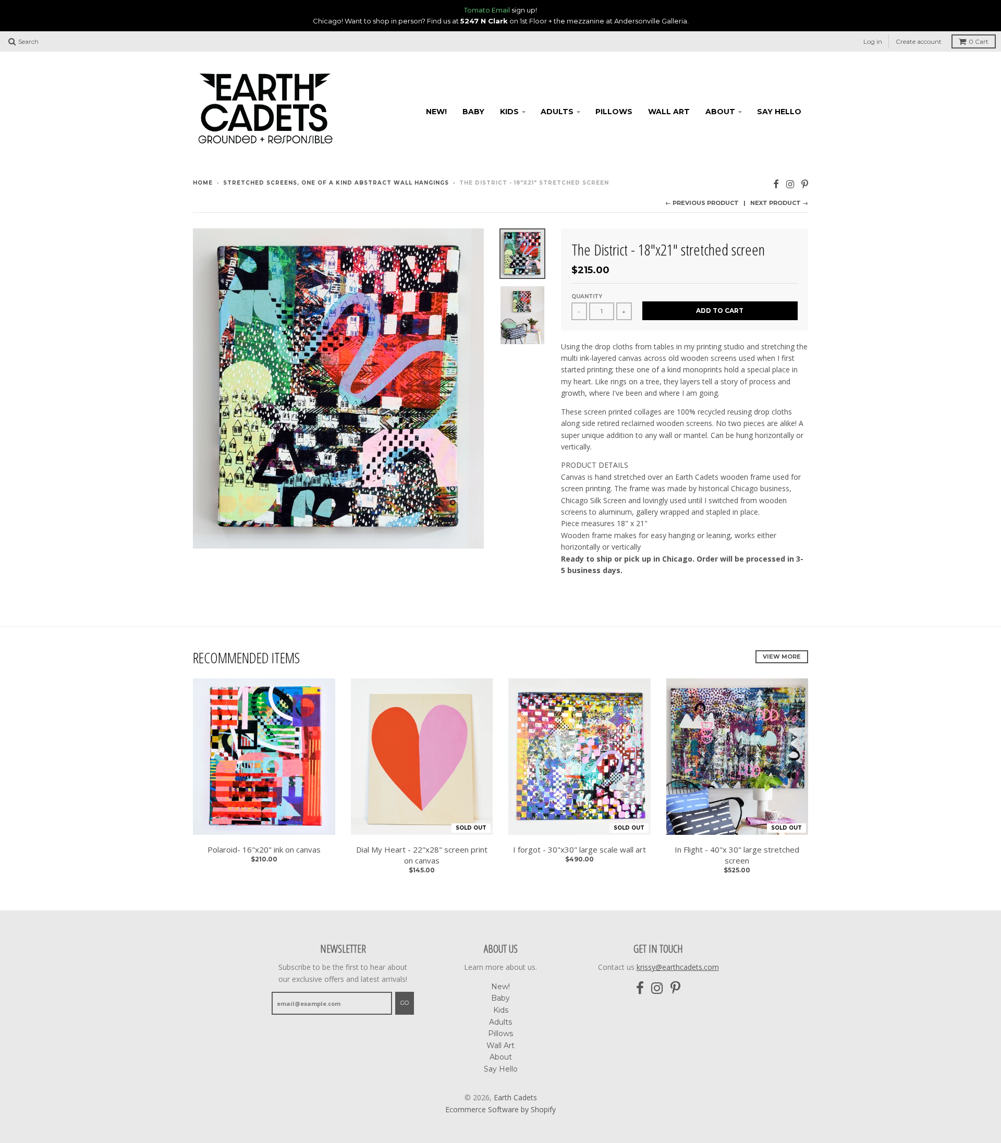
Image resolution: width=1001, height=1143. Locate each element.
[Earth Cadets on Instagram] (790, 183)
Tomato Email (487, 10)
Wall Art (669, 111)
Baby (473, 111)
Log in (872, 41)
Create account (919, 41)
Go (404, 1002)
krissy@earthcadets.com (678, 967)
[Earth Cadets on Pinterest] (804, 183)
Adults (557, 111)
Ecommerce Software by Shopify (500, 1109)
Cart (978, 41)
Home (203, 182)
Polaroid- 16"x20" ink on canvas (264, 849)
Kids (509, 111)
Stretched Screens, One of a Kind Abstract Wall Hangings (336, 182)
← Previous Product (702, 202)
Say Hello (779, 111)
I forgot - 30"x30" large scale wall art (579, 849)
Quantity (586, 296)
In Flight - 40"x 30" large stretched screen (737, 855)
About (720, 111)
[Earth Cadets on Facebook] (776, 183)
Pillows (613, 111)
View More (782, 656)
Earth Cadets (515, 1097)
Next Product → (779, 202)
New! (436, 111)
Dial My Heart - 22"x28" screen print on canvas (421, 855)
